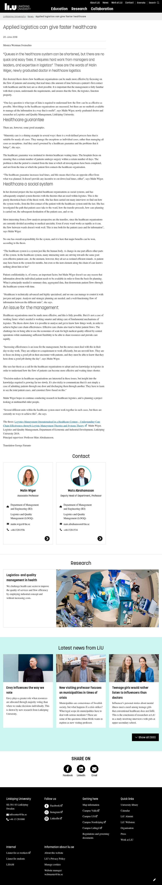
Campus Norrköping (93, 822)
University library (129, 804)
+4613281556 (18, 529)
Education (59, 8)
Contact (129, 2)
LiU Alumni (127, 816)
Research (79, 8)
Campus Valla (90, 810)
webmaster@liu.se (53, 874)
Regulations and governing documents (96, 835)
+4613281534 (71, 529)
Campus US (89, 816)
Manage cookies (52, 864)
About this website (53, 852)
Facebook (55, 805)
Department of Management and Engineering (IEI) (25, 506)
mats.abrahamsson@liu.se (76, 524)
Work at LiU (116, 2)
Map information (91, 804)
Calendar (125, 810)
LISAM (10, 864)
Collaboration (102, 8)
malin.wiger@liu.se (20, 524)
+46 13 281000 (17, 819)
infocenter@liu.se (18, 814)
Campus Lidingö (91, 828)
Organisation (127, 828)
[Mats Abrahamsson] (81, 538)
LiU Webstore (128, 822)
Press (123, 833)
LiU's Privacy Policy (54, 858)
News (105, 2)
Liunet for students (15, 858)
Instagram (55, 812)
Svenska (141, 2)
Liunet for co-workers (17, 852)
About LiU (95, 2)
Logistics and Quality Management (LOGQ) (22, 516)
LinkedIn (54, 818)
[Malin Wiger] (28, 538)
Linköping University (14, 16)
